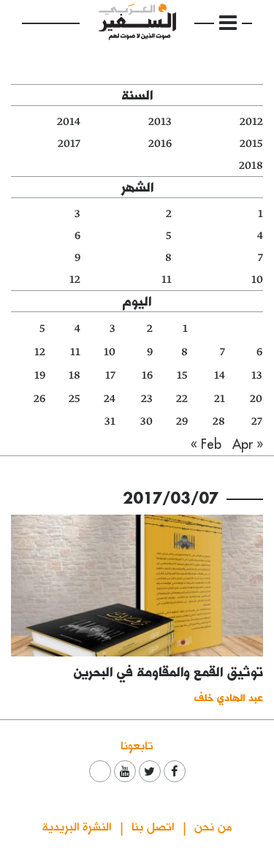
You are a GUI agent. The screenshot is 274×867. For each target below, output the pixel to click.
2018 (251, 165)
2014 (68, 121)
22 (182, 398)
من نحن (213, 825)
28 (219, 421)
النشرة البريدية (76, 825)
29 (182, 421)
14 (219, 375)
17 (110, 375)
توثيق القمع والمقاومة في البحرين (168, 671)
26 (39, 398)
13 (256, 375)
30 (146, 421)
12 (74, 279)
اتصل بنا (153, 825)
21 (219, 398)
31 (109, 421)
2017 (69, 143)
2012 (251, 121)
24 (109, 398)
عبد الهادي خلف (228, 697)
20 (256, 398)
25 (74, 398)
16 (147, 375)
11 (166, 279)
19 (39, 375)
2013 (160, 121)
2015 (251, 143)
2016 (160, 143)
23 (147, 398)
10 (257, 279)
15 (182, 375)
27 (256, 421)
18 (74, 375)
